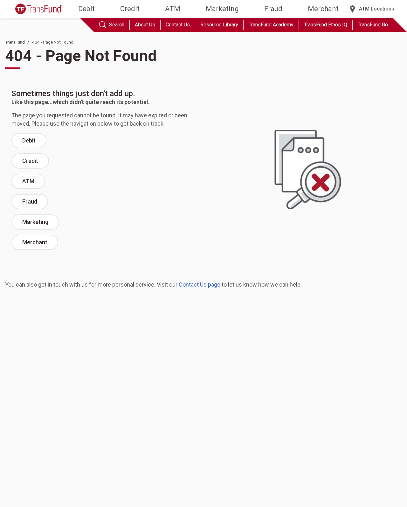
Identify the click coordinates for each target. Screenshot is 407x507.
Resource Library (219, 25)
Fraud (273, 9)
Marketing (222, 9)
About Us (145, 25)
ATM (172, 9)
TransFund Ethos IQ (325, 25)
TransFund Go (373, 25)
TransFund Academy (271, 25)
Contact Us (178, 25)
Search (116, 25)
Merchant (323, 9)
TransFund (15, 42)
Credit (130, 9)
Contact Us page (199, 284)
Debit (86, 9)
